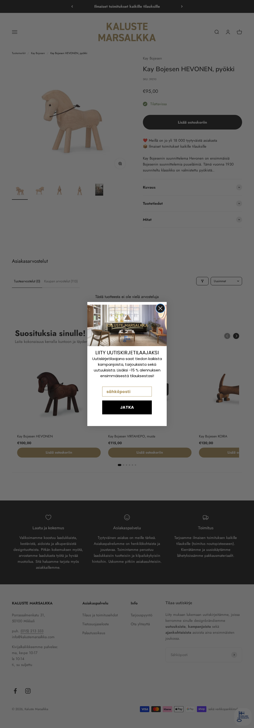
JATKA (127, 407)
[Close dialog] (160, 308)
